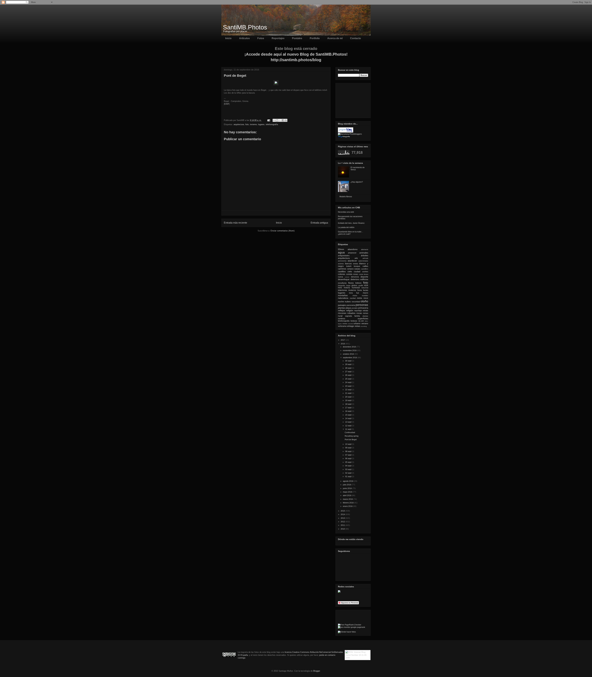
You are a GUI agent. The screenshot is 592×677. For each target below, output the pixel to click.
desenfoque (343, 279)
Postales (297, 38)
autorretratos (363, 261)
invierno (253, 124)
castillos (342, 271)
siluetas (365, 316)
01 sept (348, 476)
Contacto (355, 38)
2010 (343, 529)
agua (341, 252)
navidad (353, 298)
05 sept (348, 462)
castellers (364, 269)
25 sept (348, 379)
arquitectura (239, 124)
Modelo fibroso (345, 197)
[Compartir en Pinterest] (285, 120)
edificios (364, 279)
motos (355, 295)
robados (351, 313)
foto (247, 124)
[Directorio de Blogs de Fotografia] (344, 137)
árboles (364, 255)
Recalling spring (351, 436)
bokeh (349, 266)
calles (365, 266)
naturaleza (343, 298)
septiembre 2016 (350, 358)
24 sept (348, 382)
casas (357, 268)
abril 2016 (347, 495)
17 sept (348, 408)
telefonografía (272, 124)
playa (348, 308)
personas (362, 304)
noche (341, 301)
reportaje (358, 311)
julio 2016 (347, 485)
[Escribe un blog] (277, 120)
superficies (363, 318)
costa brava (363, 274)
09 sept (348, 448)
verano (364, 323)
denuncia (355, 277)
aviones (341, 264)
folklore (358, 283)
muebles (365, 295)
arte (356, 258)
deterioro (355, 279)
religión (349, 310)
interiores (342, 290)
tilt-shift (361, 321)
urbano (357, 323)
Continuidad (350, 432)
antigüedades (343, 256)
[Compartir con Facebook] (282, 120)
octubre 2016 (348, 354)
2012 (343, 522)
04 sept (348, 466)
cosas (355, 274)
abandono (353, 249)
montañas (343, 295)
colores (341, 274)
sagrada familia (352, 316)
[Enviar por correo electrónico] (274, 120)
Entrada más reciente (235, 222)
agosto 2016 (348, 481)
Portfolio (315, 38)
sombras (341, 319)
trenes (345, 323)
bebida (355, 264)
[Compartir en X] (280, 120)
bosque (357, 266)
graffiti (360, 285)
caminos (342, 268)
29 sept (348, 364)
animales (363, 252)
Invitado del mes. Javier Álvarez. (351, 223)
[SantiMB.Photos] (339, 592)
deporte (364, 276)
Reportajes (278, 38)
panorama (351, 305)
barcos (348, 263)
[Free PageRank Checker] (349, 625)
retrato (365, 311)
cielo (349, 271)
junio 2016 (347, 488)
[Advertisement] (353, 99)
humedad (356, 288)
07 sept (348, 455)
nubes (348, 301)
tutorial (350, 323)
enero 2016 (348, 506)
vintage (350, 326)
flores (351, 283)
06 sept (348, 458)
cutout (347, 277)
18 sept (348, 404)
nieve (366, 298)
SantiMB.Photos (245, 27)
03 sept (348, 469)
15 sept (348, 415)
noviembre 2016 (350, 350)
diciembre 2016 (349, 347)
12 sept (348, 426)
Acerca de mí (335, 38)
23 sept (348, 386)
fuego (348, 285)
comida (349, 274)
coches (365, 272)
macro (365, 293)
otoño (364, 301)
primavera (363, 308)
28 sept (348, 368)
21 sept (348, 393)
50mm (341, 249)
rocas (359, 313)
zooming (364, 326)
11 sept (348, 429)
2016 (343, 344)
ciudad (357, 271)
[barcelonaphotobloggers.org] (350, 134)
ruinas (365, 313)
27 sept (348, 372)
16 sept (348, 411)
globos (354, 285)
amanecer (352, 253)
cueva (340, 277)
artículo (365, 258)
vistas (357, 326)
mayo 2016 (348, 492)
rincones (342, 313)
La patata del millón (346, 227)
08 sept (348, 451)
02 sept (348, 473)
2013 (343, 518)
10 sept (348, 444)
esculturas (342, 283)
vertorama (342, 326)
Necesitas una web (346, 212)
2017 (343, 340)
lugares (261, 124)
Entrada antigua (319, 222)
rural (340, 316)
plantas (341, 308)
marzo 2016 (348, 499)
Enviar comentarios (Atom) (282, 231)
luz (357, 293)
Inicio (228, 38)
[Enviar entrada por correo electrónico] (268, 120)
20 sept (348, 397)
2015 (343, 511)
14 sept (348, 418)
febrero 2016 (348, 503)
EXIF (226, 104)
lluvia (359, 290)
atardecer (352, 260)
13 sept (348, 422)
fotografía (341, 285)
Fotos (260, 38)
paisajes (342, 305)
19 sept (348, 400)
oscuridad (356, 302)
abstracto (364, 249)
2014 (343, 514)
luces (365, 290)
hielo (340, 288)
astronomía (342, 261)
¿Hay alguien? (357, 182)
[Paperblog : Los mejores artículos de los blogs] (345, 132)
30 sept (348, 361)
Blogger (316, 671)
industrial (365, 288)
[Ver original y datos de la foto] (276, 85)
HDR (366, 285)
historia (347, 288)
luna (351, 293)
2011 (343, 525)
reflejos (341, 310)
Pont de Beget (351, 439)
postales (355, 308)
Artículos (244, 38)
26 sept (348, 375)
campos (350, 269)
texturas (354, 321)
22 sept (348, 390)
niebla (359, 298)
